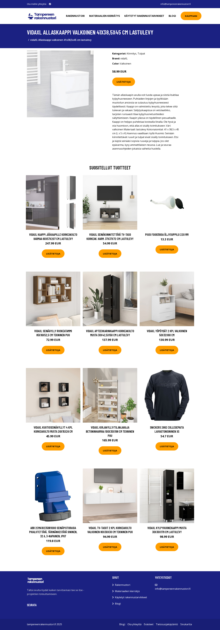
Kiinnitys (131, 53)
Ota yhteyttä (134, 624)
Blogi (172, 16)
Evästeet (148, 624)
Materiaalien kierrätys (104, 16)
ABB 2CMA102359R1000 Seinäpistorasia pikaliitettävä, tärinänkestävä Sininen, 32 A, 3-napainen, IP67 (53, 532)
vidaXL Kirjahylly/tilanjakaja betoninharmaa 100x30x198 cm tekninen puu (110, 431)
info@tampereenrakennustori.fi (176, 4)
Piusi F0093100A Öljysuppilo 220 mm (167, 234)
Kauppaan (191, 15)
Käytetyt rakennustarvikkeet (144, 16)
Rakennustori (75, 16)
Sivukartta (186, 624)
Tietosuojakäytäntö (167, 624)
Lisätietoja (124, 81)
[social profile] (50, 4)
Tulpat (141, 53)
